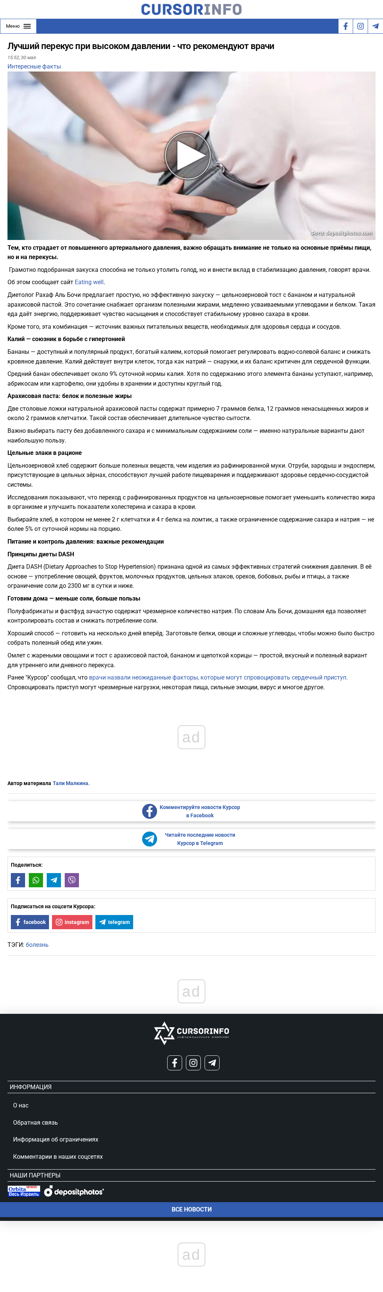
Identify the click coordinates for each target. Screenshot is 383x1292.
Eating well (89, 282)
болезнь (37, 944)
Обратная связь (35, 1122)
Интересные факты (34, 66)
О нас (20, 1105)
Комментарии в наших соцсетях (58, 1156)
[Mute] (24, 235)
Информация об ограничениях (55, 1139)
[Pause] (14, 235)
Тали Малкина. (71, 783)
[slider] (43, 237)
